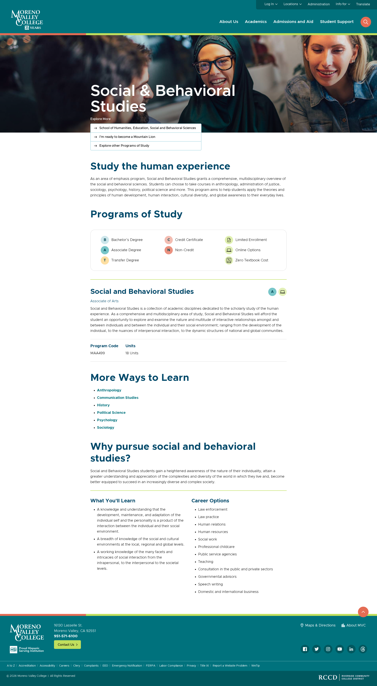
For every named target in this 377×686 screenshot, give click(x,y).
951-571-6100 (66, 636)
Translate (363, 4)
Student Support (337, 22)
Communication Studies (117, 398)
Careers (64, 665)
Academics (256, 22)
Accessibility (47, 665)
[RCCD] (344, 677)
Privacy (191, 665)
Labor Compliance (171, 665)
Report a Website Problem (230, 665)
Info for (341, 4)
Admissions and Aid (293, 22)
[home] (27, 639)
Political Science (111, 413)
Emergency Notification (127, 665)
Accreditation (27, 665)
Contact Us (66, 644)
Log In (269, 4)
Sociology (105, 428)
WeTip (255, 665)
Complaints (91, 665)
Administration (319, 4)
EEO (105, 665)
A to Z (11, 665)
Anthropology (109, 390)
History (103, 405)
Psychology (107, 420)
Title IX (204, 665)
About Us (228, 22)
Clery (76, 665)
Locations (291, 4)
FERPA (150, 665)
